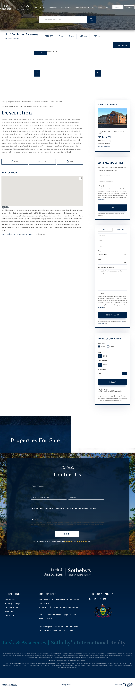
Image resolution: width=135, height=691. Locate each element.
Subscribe (112, 208)
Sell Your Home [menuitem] (66, 7)
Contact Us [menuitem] (9, 615)
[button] (91, 19)
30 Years (103, 346)
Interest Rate (102, 369)
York (18, 234)
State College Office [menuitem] (82, 7)
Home (3, 234)
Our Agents (107, 146)
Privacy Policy (101, 200)
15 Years (111, 346)
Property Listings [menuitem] (39, 7)
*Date (99, 251)
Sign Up (129, 7)
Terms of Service (101, 323)
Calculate (112, 382)
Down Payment (102, 361)
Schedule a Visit (120, 229)
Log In (117, 7)
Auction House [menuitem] (11, 600)
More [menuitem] (106, 7)
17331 (30, 234)
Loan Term (101, 343)
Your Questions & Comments (106, 267)
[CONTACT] (121, 45)
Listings (9, 234)
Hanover (24, 234)
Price (99, 352)
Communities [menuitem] (53, 7)
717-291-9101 (104, 136)
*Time (99, 259)
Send (67, 534)
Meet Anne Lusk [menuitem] (97, 7)
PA (14, 234)
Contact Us (100, 146)
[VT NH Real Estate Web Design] (124, 684)
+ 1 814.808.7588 (51, 619)
